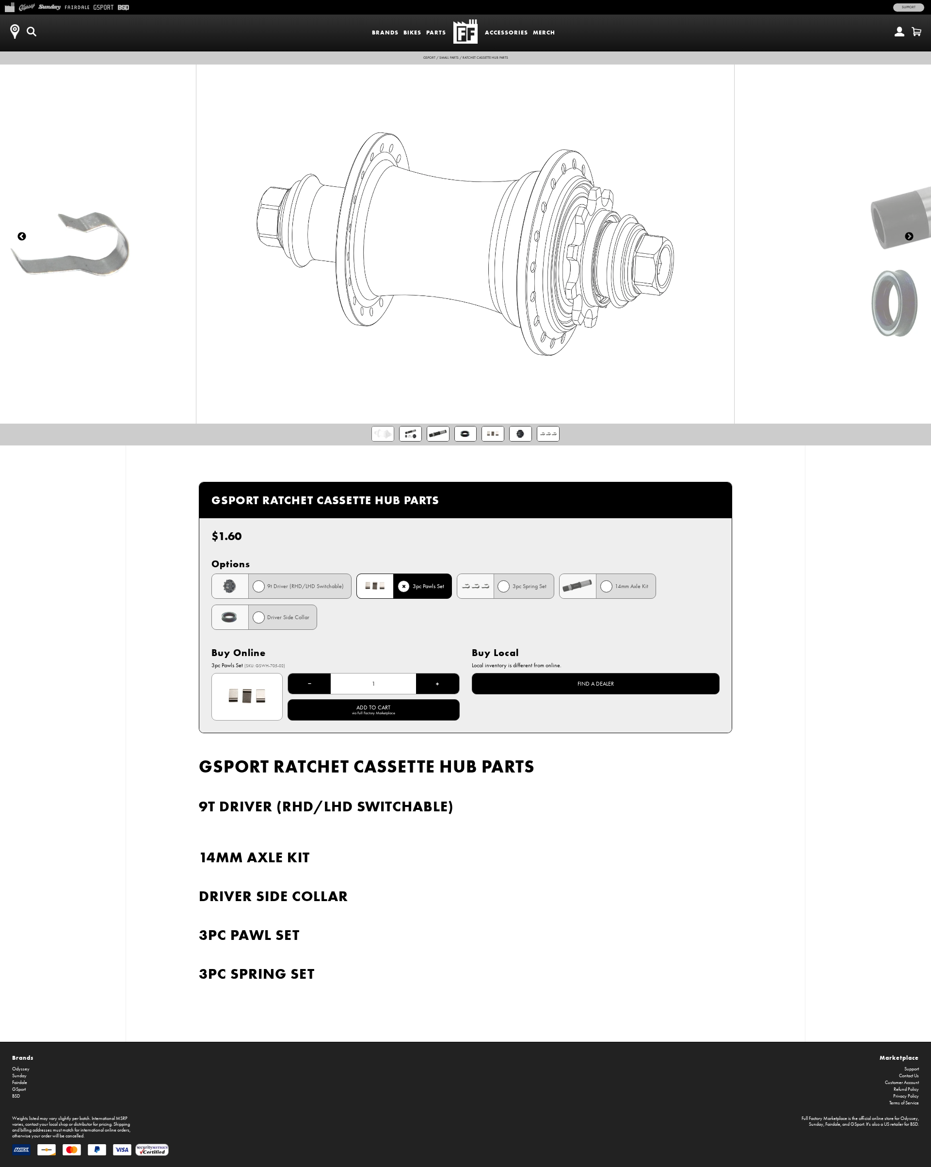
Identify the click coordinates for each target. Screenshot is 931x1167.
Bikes (412, 32)
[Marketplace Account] (899, 31)
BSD (16, 1096)
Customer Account (902, 1082)
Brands (385, 32)
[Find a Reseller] (14, 31)
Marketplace (899, 1057)
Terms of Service (904, 1103)
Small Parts (449, 58)
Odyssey (21, 1069)
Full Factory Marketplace (824, 1118)
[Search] (31, 31)
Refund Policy (906, 1089)
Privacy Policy (906, 1096)
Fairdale (19, 1082)
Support (908, 7)
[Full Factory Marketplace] (9, 6)
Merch (544, 32)
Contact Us (909, 1076)
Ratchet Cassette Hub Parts (485, 58)
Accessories (506, 32)
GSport (429, 58)
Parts (436, 32)
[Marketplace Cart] (916, 31)
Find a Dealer (596, 683)
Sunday (19, 1076)
